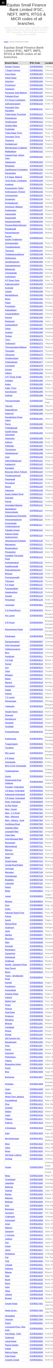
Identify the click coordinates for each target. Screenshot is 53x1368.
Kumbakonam (11, 144)
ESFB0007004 (36, 820)
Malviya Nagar (11, 1352)
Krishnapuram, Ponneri (15, 192)
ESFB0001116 (36, 520)
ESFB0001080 (36, 373)
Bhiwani (8, 1023)
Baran (7, 1283)
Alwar (7, 1291)
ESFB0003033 (36, 748)
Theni (7, 340)
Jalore (7, 1250)
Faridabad (9, 1027)
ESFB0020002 (36, 1328)
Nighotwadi (10, 957)
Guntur (8, 776)
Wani (7, 942)
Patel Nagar (10, 1356)
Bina (7, 1072)
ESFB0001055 (36, 280)
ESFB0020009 (36, 1352)
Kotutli (8, 1246)
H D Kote (9, 660)
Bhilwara (9, 1202)
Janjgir (8, 896)
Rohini (8, 1323)
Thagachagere (11, 744)
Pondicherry (10, 85)
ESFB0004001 (36, 762)
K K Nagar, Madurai (13, 177)
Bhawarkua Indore (13, 1064)
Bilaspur (8, 901)
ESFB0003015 (36, 671)
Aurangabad (10, 990)
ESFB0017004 (36, 1319)
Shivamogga (10, 701)
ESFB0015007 (36, 1187)
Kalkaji (8, 1349)
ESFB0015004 (36, 1176)
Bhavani (8, 574)
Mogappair (9, 166)
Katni (7, 1133)
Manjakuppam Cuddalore (16, 148)
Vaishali (8, 1191)
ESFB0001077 (36, 362)
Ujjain (7, 1089)
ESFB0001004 (36, 81)
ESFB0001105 (36, 476)
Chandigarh (10, 1179)
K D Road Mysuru (13, 610)
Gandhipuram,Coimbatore (16, 170)
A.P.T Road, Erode (13, 377)
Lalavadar (9, 883)
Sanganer (9, 1231)
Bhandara (9, 939)
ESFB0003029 (36, 726)
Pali (7, 1257)
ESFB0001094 (36, 433)
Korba (7, 909)
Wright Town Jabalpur (14, 1097)
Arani (7, 457)
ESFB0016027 (36, 1287)
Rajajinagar (10, 636)
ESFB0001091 (36, 419)
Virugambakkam (12, 314)
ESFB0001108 (36, 487)
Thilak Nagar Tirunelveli (15, 114)
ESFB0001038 (36, 214)
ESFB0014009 (36, 1089)
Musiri (7, 299)
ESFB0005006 (36, 805)
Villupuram (10, 355)
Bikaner (8, 1272)
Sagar (7, 1115)
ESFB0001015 (36, 126)
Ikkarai (8, 487)
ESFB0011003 (36, 1031)
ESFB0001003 (36, 78)
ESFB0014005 (36, 1068)
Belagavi (9, 675)
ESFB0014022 (36, 1144)
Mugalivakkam (11, 548)
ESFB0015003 (36, 1167)
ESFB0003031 (36, 739)
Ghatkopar (9, 961)
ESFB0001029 (36, 181)
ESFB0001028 (36, 177)
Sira (7, 668)
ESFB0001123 (36, 552)
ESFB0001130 (36, 581)
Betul (7, 1144)
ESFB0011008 (36, 1049)
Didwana (9, 1269)
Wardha (8, 935)
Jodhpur (8, 1239)
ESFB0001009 (36, 100)
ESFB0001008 (36, 96)
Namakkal (9, 468)
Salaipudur (10, 438)
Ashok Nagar (11, 78)
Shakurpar (9, 1337)
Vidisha (8, 1061)
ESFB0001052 (36, 269)
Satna (7, 1148)
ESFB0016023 (36, 1272)
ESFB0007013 (36, 854)
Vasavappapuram (12, 266)
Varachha (9, 854)
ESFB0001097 (36, 446)
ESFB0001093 (36, 428)
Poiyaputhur (10, 552)
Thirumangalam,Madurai (15, 347)
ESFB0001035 (36, 203)
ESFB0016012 (36, 1231)
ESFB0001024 (36, 162)
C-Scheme (9, 1235)
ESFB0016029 (36, 1294)
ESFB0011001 (36, 1023)
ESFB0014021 (36, 1139)
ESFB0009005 (36, 928)
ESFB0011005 (36, 1038)
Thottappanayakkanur (14, 254)
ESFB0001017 (36, 133)
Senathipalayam (12, 262)
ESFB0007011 (36, 846)
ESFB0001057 (36, 288)
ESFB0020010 (36, 1356)
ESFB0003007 (36, 642)
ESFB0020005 (36, 1341)
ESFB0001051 (36, 266)
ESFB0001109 (36, 490)
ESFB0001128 (36, 574)
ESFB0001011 (36, 109)
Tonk (7, 1261)
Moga (7, 1176)
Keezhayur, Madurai (14, 207)
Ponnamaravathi (12, 577)
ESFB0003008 (36, 645)
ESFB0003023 (36, 701)
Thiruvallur (9, 351)
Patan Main (10, 835)
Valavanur (9, 490)
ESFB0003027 (36, 719)
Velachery (9, 81)
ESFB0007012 (36, 850)
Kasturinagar (10, 739)
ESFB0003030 (36, 732)
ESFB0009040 (36, 1020)
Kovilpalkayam (11, 203)
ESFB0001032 (36, 192)
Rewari (8, 1031)
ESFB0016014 (36, 1239)
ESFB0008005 (36, 905)
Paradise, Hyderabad (14, 787)
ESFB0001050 (36, 262)
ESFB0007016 (36, 865)
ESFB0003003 (36, 616)
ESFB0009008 (36, 939)
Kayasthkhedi (11, 1100)
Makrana (9, 1198)
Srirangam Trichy (12, 137)
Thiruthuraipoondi (13, 476)
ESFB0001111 (36, 498)
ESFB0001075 (36, 355)
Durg (7, 905)
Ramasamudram (12, 642)
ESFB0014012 (36, 1100)
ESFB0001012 (36, 114)
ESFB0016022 (36, 1269)
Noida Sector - (11, 1310)
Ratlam (8, 1111)
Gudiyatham (10, 277)
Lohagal (8, 1265)
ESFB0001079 (36, 369)
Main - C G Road (12, 813)
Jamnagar (9, 869)
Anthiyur (8, 442)
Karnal (8, 1049)
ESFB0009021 (36, 968)
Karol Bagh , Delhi (13, 1334)
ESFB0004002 (36, 766)
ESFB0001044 (36, 238)
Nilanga (8, 1009)
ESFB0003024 (36, 706)
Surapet (8, 596)
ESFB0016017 (36, 1250)
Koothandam (10, 210)
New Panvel (10, 968)
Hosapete (9, 723)
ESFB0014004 (36, 1064)
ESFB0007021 (36, 883)
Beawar (8, 1298)
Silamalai (9, 498)
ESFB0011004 (36, 1035)
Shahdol (8, 1108)
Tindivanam (10, 343)
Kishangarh (10, 1220)
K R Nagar (9, 758)
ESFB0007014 (36, 857)
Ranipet (8, 317)
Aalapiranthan (11, 592)
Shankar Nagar (11, 994)
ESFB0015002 (36, 1159)
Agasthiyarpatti (11, 566)
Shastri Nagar (11, 861)
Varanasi (9, 1319)
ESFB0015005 (36, 1179)
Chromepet (10, 366)
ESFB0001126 (36, 566)
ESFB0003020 (36, 690)
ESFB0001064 (36, 314)
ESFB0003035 (36, 758)
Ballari (8, 679)
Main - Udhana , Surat (14, 820)
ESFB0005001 (36, 787)
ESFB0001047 (36, 251)
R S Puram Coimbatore (15, 100)
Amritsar (8, 1159)
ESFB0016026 (36, 1283)
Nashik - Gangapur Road (16, 965)
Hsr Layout (10, 616)
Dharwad (9, 715)
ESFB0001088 (36, 406)
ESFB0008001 (36, 887)
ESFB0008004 (36, 901)
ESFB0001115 (36, 516)
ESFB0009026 (36, 983)
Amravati (9, 946)
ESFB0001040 (36, 222)
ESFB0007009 (36, 839)
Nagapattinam (11, 410)
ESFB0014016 (36, 1115)
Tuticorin (9, 406)
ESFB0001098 (36, 449)
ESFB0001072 (36, 343)
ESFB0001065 (36, 317)
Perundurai (10, 483)
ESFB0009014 (36, 961)
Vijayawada (10, 762)
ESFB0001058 (36, 291)
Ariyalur (8, 369)
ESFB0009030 (36, 990)
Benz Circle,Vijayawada (15, 766)
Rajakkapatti (10, 229)
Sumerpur (9, 1213)
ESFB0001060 (36, 299)
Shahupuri (9, 928)
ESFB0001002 (36, 74)
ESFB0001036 (36, 207)
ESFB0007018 (36, 872)
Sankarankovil (11, 325)
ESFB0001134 (36, 596)
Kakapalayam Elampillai (15, 516)
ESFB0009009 (36, 942)
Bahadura (9, 1020)
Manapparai (10, 544)
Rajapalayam (11, 118)
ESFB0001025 (36, 166)
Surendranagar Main (14, 839)
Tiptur (7, 671)
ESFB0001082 (36, 381)
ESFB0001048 (36, 254)
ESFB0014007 (36, 1077)
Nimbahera (10, 1254)
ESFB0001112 (36, 501)
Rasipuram (10, 321)
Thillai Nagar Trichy (13, 133)
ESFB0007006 (36, 828)
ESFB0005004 (36, 798)
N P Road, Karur (12, 280)
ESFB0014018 (36, 1123)
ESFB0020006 (36, 1345)
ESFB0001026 (36, 170)
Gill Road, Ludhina (13, 1155)
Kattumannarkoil (12, 284)
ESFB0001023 (36, 157)
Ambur (8, 384)
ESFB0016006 (36, 1209)
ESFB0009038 (36, 1016)
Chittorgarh (10, 1217)
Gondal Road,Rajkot (14, 865)
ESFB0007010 (36, 843)
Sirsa (7, 1046)
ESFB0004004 (36, 776)
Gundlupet (9, 656)
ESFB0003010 (36, 653)
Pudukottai (9, 129)
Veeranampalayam (13, 520)
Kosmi (8, 1068)
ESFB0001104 (36, 472)
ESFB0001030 (36, 184)
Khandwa (9, 1084)
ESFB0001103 (36, 468)
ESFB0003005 (36, 629)
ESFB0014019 (36, 1128)
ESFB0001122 (36, 548)
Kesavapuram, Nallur (14, 188)
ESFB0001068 (36, 329)
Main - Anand (11, 809)
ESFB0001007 (36, 93)
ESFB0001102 (36, 464)
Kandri (8, 920)
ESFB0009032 (36, 997)
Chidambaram (11, 362)
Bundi (7, 1280)
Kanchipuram (11, 392)
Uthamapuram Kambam (15, 541)
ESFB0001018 (36, 137)
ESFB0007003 (36, 817)
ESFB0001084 (36, 388)
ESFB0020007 (36, 1349)
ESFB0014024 (36, 1151)
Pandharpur (10, 986)
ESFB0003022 (36, 697)
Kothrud (8, 997)
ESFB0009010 (36, 946)
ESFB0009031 (36, 994)
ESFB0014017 (36, 1119)
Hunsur (8, 664)
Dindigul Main (11, 126)
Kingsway (9, 1016)
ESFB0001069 (36, 332)
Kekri (7, 1287)
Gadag (8, 690)
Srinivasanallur (11, 243)
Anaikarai (9, 184)
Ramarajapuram (12, 233)
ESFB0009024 (36, 977)
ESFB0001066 (36, 321)
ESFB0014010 (36, 1093)
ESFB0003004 (36, 622)
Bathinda (9, 1187)
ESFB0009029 (36, 986)
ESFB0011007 (36, 1046)
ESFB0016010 (36, 1224)
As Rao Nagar (11, 805)
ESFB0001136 (36, 600)
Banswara (9, 1209)
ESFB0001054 (36, 277)
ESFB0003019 (36, 686)
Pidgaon (8, 1119)
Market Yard (10, 1001)
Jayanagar (9, 605)
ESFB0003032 (36, 744)
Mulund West (11, 924)
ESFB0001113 (36, 505)
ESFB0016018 (36, 1254)
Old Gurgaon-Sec (12, 1038)
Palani (8, 303)
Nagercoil (9, 413)
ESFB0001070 (36, 336)
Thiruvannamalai (12, 401)
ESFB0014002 (36, 1057)
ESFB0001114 (36, 511)
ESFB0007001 (36, 809)
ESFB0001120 (36, 541)
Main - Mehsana (12, 817)
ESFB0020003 (36, 1334)
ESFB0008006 (36, 909)
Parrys (8, 424)
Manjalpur (9, 872)
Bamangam (10, 843)
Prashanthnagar (12, 732)
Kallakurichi (10, 464)
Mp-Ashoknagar (12, 1139)
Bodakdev (9, 880)
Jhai (7, 1242)
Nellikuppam (10, 258)
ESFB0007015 (36, 861)
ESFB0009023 (36, 972)
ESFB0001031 (36, 188)
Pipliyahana (10, 1057)
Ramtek (8, 983)
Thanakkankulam (12, 247)
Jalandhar (9, 1183)
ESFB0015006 (36, 1183)
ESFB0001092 (36, 424)
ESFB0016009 (36, 1220)
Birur (7, 653)
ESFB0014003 (36, 1061)
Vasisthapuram (11, 453)
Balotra (8, 1194)
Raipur (8, 887)
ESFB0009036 (36, 1012)
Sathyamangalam (12, 104)
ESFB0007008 (36, 835)
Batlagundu (10, 269)
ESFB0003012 (36, 660)
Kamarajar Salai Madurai (16, 93)
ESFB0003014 (36, 668)
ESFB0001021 (36, 148)
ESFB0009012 (36, 953)
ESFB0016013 (36, 1235)
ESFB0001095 (36, 438)
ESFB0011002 (36, 1027)
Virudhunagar (11, 122)
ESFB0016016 (36, 1246)
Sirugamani (10, 199)
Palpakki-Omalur (12, 530)
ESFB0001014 (36, 122)
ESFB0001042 (36, 229)
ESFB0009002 (36, 916)
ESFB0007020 (36, 880)
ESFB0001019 (36, 140)
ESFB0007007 (36, 832)
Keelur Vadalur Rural (14, 494)
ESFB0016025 (36, 1280)
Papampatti (10, 479)
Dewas (8, 1093)
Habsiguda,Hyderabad (15, 794)
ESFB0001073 (36, 347)
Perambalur (10, 306)
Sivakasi (9, 332)
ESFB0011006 (36, 1042)
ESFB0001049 (36, 258)
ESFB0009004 (36, 924)
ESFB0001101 (36, 461)
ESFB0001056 (36, 284)
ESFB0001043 (36, 233)
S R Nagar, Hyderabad (15, 798)
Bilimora (8, 850)
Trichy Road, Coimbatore (16, 181)
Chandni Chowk (12, 1360)
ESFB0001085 (36, 392)
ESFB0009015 (36, 965)
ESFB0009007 (36, 935)
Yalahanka (9, 706)
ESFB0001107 (36, 483)
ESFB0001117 (36, 525)
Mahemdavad (11, 846)
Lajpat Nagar (10, 1341)
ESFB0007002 (36, 813)
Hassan (8, 694)
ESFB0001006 (36, 89)
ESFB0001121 (36, 544)
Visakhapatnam (12, 771)
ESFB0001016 (36, 129)
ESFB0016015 (36, 1242)
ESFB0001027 (36, 173)
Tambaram (9, 89)
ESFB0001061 (36, 303)
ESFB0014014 (36, 1108)
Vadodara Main (11, 828)
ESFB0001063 (36, 310)
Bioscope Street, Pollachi (16, 472)
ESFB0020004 (36, 1337)
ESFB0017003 (36, 1316)
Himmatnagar (11, 876)
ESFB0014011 (36, 1097)
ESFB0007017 (36, 869)
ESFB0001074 (36, 351)
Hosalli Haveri (11, 712)
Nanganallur (10, 173)
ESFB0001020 (36, 144)
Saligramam (10, 162)
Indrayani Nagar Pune (14, 913)
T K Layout (10, 697)
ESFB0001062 (36, 306)
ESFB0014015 (36, 1111)
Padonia (8, 1123)
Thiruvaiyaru (10, 449)
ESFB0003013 (36, 664)
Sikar (7, 1276)
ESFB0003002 (36, 610)
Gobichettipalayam (13, 461)
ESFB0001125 (36, 563)
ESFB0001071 (36, 340)
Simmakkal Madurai (13, 505)
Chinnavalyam (11, 195)
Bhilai (7, 891)
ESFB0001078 (36, 366)
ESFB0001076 (36, 358)
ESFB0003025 (36, 712)
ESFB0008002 (36, 891)
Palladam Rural (12, 96)
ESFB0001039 (36, 218)
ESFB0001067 (36, 325)
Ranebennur (10, 719)
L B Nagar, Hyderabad (14, 791)
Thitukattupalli (11, 428)
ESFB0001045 (36, 243)
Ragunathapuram (12, 570)
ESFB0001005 (36, 85)
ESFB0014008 (36, 1084)
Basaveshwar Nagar (14, 629)
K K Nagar (9, 585)
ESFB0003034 (36, 753)
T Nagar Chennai (12, 70)
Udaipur (8, 1294)
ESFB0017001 (36, 1304)
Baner (7, 972)
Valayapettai (10, 214)
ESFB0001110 (36, 494)
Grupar (8, 1167)
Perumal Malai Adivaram (15, 225)
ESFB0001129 (36, 577)
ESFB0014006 (36, 1072)
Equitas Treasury (12, 67)
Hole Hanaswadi (12, 645)
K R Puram (10, 622)
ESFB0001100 (36, 457)
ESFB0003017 (36, 679)
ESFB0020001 (36, 1323)
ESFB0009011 (36, 950)
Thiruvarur (9, 581)
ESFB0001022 (36, 151)
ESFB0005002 (36, 791)
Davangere (10, 686)
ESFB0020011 (36, 1360)
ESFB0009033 (36, 1001)
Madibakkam (10, 151)
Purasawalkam (11, 588)
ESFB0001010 (36, 104)
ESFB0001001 (36, 70)
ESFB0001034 (36, 199)
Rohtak (8, 1035)
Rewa (7, 1151)
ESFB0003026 (36, 715)
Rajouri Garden (11, 1345)
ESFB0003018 (36, 682)
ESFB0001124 (36, 557)
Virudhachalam (11, 358)
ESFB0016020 (36, 1261)
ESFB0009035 (36, 1009)
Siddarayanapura (12, 649)
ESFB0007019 (36, 876)
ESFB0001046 (36, 247)
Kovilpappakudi (12, 563)
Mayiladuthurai (11, 295)
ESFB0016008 (36, 1217)
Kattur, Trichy (10, 388)
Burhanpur (9, 1077)
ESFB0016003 (36, 1198)
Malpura (8, 1228)
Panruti (8, 501)
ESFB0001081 (36, 377)
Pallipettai (9, 446)
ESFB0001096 (36, 442)
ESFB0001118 (36, 530)
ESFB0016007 (36, 1213)
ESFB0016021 (36, 1265)
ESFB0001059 (36, 295)
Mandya (8, 682)
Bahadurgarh (11, 1042)
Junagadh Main (12, 832)
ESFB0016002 (36, 1194)
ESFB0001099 (36, 453)
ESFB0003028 (36, 723)
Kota (7, 1205)
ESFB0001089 (36, 410)
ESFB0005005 (36, 802)
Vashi (7, 931)
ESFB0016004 (36, 1202)
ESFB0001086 (36, 395)
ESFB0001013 (36, 118)
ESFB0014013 (36, 1104)
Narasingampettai (13, 222)
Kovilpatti (9, 288)
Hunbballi (9, 726)
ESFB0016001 (36, 1191)
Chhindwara (10, 1128)
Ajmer (7, 1224)
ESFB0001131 (36, 585)
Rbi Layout (10, 753)
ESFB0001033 (36, 195)
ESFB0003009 (36, 649)
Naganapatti (10, 218)
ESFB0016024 (36, 1276)
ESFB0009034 (36, 1005)
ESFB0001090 (36, 413)
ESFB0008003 (36, 896)
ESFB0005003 (36, 794)
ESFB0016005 (36, 1205)
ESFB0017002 (36, 1310)
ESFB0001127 (36, 570)
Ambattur (9, 381)
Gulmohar (9, 1053)
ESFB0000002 (36, 67)
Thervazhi (9, 251)
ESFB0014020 (36, 1133)
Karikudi (8, 395)
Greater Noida (11, 1304)
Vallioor (8, 373)
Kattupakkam (11, 310)
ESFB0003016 (36, 675)
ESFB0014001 (36, 1053)
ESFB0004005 (36, 782)
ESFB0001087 (36, 401)
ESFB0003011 (36, 656)
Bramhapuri (10, 950)
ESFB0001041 (36, 225)
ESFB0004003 (36, 771)
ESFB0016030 (36, 1298)
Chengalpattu (11, 273)
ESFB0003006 (36, 636)
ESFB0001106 (36, 479)
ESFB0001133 (36, 592)
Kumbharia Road (12, 824)
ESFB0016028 (36, 1291)
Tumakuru (9, 748)
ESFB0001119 (36, 535)
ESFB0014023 (36, 1148)
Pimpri (8, 1005)
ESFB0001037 (36, 210)
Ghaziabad (10, 1316)
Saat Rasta (10, 1012)
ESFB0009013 (36, 957)
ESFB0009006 (36, 931)
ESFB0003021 (36, 694)
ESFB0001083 (36, 384)
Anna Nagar (10, 74)
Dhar (7, 1104)
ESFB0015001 (36, 1155)
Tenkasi (8, 336)
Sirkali (8, 329)
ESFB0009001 (36, 913)
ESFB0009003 (36, 920)
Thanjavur (9, 140)
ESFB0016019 (36, 1257)
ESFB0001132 (36, 588)
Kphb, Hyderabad (12, 802)
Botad (7, 857)
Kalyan (8, 916)
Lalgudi (8, 291)
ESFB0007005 (36, 824)
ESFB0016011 (36, 1228)
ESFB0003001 (36, 605)
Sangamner (10, 953)
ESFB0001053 (36, 273)
